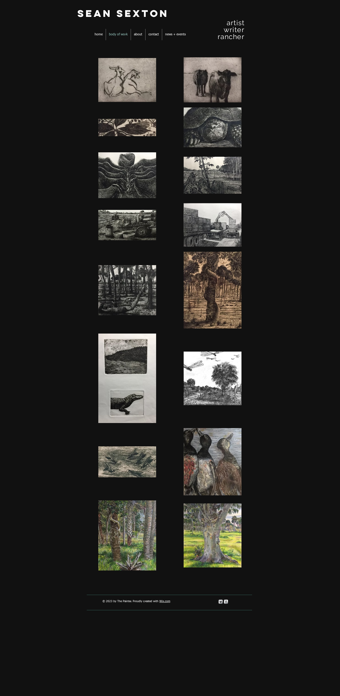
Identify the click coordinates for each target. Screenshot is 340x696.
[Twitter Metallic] (221, 602)
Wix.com (164, 601)
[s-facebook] (226, 602)
